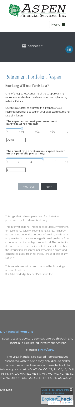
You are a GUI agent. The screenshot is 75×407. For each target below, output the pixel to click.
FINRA (42, 349)
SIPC (51, 349)
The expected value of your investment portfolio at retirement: (32, 122)
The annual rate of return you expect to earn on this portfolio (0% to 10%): (35, 152)
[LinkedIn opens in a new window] (69, 52)
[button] (58, 24)
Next (49, 186)
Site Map (6, 390)
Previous (28, 186)
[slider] (37, 128)
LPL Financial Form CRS (16, 331)
